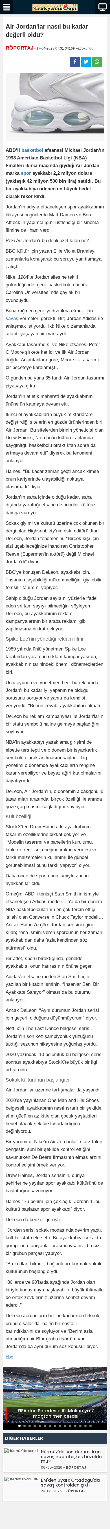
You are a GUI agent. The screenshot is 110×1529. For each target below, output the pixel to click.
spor (26, 173)
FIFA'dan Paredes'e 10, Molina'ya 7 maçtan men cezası (56, 1413)
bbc (9, 1357)
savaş (12, 318)
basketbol (32, 150)
